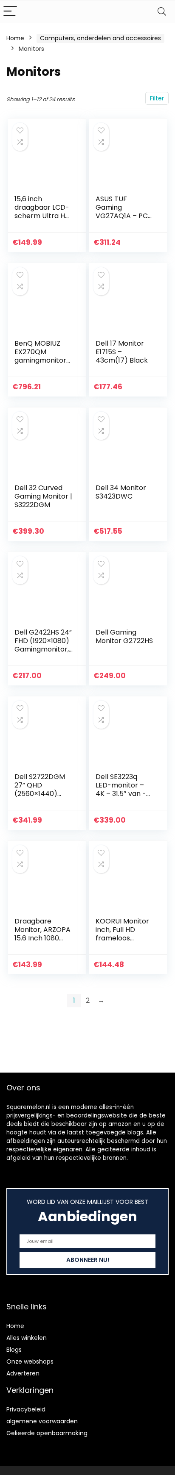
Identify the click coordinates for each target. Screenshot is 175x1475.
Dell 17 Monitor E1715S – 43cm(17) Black (122, 351)
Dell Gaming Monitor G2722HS (124, 636)
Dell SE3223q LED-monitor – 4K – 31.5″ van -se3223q (121, 789)
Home (15, 38)
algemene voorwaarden (42, 1421)
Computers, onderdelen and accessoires (100, 38)
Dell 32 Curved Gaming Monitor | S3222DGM (43, 496)
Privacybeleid (25, 1409)
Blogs (14, 1349)
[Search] (162, 11)
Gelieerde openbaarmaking (47, 1433)
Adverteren (23, 1373)
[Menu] (10, 11)
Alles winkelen (26, 1338)
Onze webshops (30, 1361)
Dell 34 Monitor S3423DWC (121, 492)
